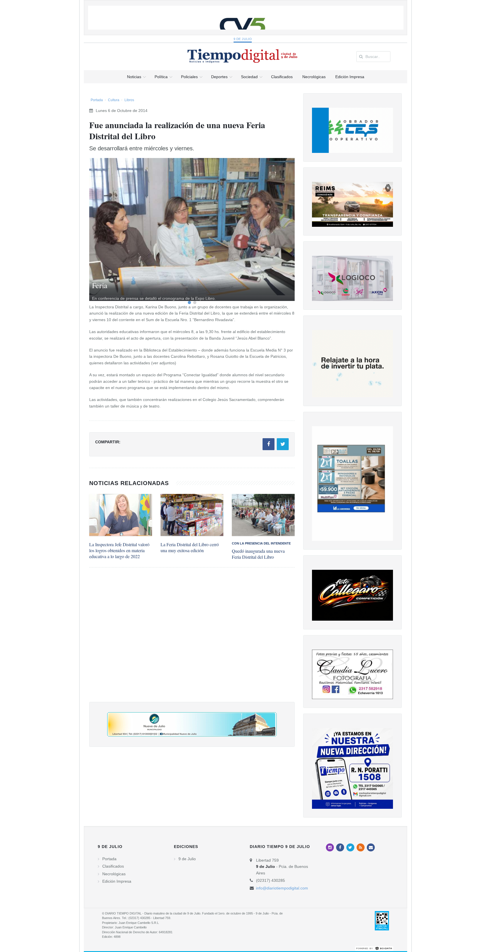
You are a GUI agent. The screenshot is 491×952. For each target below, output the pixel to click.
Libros (129, 100)
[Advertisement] (192, 640)
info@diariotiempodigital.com (282, 888)
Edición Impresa (116, 881)
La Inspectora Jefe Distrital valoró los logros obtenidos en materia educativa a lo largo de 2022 (119, 550)
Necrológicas (114, 874)
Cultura (113, 100)
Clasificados (113, 866)
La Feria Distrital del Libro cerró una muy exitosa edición (190, 547)
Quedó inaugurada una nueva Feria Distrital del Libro (258, 554)
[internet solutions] (374, 948)
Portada (97, 100)
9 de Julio (243, 39)
